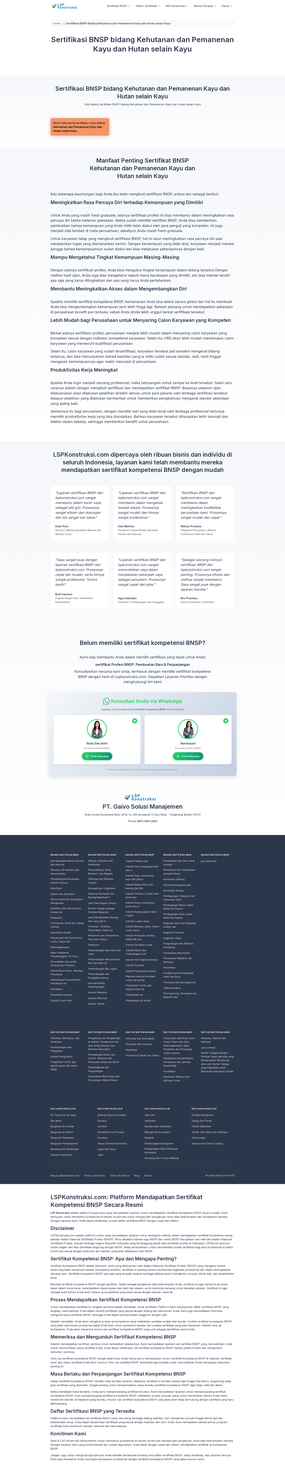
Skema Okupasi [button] (203, 6)
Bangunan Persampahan (64, 1143)
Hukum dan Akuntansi (62, 894)
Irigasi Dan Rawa (106, 1149)
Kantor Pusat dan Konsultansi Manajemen (66, 901)
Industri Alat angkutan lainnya (142, 959)
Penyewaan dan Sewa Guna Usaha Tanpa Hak (66, 939)
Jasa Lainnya (208, 1047)
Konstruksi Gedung (174, 879)
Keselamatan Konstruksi (157, 1126)
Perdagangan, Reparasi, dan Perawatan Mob (179, 897)
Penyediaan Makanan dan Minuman (177, 960)
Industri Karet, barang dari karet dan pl (140, 904)
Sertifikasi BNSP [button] (117, 6)
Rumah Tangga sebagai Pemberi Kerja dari (101, 910)
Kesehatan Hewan (60, 932)
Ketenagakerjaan (59, 947)
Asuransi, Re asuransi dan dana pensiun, (64, 871)
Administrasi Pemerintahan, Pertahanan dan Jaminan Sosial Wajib (178, 1062)
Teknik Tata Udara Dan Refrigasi (209, 1132)
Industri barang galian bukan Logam (141, 913)
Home (57, 23)
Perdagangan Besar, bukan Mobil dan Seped (178, 906)
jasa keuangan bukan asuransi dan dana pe (67, 862)
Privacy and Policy (94, 1175)
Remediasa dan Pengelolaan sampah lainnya (179, 871)
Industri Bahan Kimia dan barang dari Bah (139, 886)
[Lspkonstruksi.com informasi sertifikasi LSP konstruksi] (66, 5)
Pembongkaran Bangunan (158, 1143)
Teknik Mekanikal (201, 1126)
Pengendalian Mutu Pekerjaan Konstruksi (161, 1150)
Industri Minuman (97, 998)
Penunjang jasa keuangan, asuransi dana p (64, 880)
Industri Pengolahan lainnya (141, 971)
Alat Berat (56, 1120)
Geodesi (102, 1126)
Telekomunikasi (172, 988)
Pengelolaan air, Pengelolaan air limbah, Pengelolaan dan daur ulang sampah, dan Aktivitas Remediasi (104, 1044)
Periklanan (56, 917)
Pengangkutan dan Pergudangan (98, 1069)
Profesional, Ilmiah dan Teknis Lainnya (67, 925)
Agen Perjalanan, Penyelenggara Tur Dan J (64, 954)
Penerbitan (169, 967)
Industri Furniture (135, 965)
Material (149, 1137)
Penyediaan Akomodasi (176, 952)
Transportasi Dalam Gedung (207, 1143)
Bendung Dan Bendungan (64, 1149)
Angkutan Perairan (173, 932)
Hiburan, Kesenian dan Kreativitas (100, 862)
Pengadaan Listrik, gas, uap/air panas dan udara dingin (63, 1065)
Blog (136, 1175)
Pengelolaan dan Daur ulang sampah (178, 862)
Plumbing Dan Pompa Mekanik (161, 1158)
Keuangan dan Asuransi (139, 1044)
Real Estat (56, 888)
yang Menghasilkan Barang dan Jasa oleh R (103, 919)
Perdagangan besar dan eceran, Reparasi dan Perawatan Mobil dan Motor (103, 1058)
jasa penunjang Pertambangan (96, 984)
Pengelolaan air (134, 994)
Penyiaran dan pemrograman (179, 982)
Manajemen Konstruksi (157, 1132)
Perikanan (93, 944)
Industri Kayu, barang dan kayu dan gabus (140, 877)
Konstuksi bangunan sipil (177, 884)
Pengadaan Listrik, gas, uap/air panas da (139, 987)
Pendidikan (56, 989)
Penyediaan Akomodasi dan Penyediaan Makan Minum (103, 1078)
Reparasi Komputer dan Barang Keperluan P (101, 895)
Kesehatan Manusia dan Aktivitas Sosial (176, 1078)
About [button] (225, 6)
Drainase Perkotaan (61, 1154)
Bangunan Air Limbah (62, 1126)
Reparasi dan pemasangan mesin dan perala (141, 978)
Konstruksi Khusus (173, 890)
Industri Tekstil (96, 1003)
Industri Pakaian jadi (137, 861)
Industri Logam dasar (137, 921)
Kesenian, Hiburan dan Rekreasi (213, 1040)
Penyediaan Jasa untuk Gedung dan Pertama (63, 963)
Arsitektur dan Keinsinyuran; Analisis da (65, 910)
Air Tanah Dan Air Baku (63, 1115)
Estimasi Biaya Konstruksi (111, 1115)
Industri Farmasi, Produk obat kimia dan (142, 895)
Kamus (148, 1175)
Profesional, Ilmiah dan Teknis (142, 1055)
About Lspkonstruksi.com (64, 1175)
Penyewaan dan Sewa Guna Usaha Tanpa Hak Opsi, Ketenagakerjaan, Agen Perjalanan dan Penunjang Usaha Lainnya (179, 1046)
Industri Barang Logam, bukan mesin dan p (142, 928)
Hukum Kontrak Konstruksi (112, 1143)
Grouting (102, 1137)
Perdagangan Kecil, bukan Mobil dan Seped (177, 915)
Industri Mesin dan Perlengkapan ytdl (136, 952)
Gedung (101, 1120)
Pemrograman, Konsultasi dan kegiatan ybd (180, 995)
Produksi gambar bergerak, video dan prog (178, 974)
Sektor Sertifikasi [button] (146, 6)
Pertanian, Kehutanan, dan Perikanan (64, 1040)
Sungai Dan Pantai (201, 1120)
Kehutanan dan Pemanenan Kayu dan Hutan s (103, 937)
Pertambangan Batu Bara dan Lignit (104, 952)
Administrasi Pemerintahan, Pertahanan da (65, 981)
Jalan (100, 1154)
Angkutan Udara (172, 938)
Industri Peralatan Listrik (139, 944)
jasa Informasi (209, 861)
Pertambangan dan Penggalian (61, 1049)
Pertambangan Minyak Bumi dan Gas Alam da (104, 961)
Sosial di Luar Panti (61, 1000)
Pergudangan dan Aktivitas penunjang (178, 945)
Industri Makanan (97, 992)
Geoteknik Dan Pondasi (110, 1132)
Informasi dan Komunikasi (140, 1038)
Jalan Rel (149, 1115)
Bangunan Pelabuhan (62, 1137)
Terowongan (198, 1137)
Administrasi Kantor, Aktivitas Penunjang (66, 972)
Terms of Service (119, 1175)
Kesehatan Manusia (61, 994)
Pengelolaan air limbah (138, 1000)
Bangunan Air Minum (61, 1132)
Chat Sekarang (99, 756)
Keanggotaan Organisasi (101, 888)
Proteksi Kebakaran (202, 1115)
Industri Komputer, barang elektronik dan (140, 937)
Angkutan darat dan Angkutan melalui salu (179, 925)
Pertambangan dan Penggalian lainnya (98, 975)
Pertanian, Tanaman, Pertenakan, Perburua (100, 928)
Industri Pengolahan (61, 1056)
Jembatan (150, 1120)
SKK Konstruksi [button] (175, 6)
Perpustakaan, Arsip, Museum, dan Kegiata (100, 871)
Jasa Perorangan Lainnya (102, 903)
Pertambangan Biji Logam (102, 968)
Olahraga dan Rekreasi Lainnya (100, 880)
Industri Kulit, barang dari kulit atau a (142, 868)
